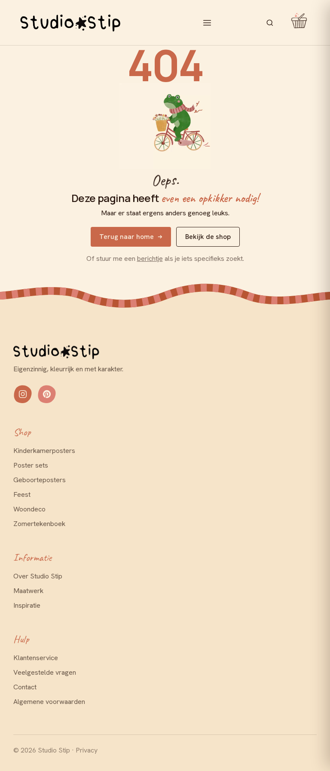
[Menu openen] (207, 22)
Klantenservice (35, 657)
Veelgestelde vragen (44, 672)
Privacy (87, 750)
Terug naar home (126, 236)
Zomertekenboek (39, 523)
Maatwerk (28, 590)
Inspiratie (26, 605)
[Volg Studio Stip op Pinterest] (46, 394)
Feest (22, 494)
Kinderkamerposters (44, 450)
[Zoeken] (270, 22)
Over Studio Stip (37, 576)
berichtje (150, 258)
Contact (25, 686)
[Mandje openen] (296, 23)
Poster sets (30, 465)
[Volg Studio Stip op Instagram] (22, 394)
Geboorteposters (39, 479)
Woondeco (29, 509)
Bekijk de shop (208, 236)
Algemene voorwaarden (49, 701)
